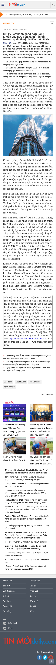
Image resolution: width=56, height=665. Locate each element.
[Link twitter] (45, 659)
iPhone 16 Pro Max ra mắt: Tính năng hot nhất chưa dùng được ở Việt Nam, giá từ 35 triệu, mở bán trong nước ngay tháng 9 (26, 509)
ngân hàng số (9, 387)
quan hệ (31, 179)
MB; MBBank (21, 382)
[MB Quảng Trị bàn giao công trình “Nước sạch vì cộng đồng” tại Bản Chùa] (41, 454)
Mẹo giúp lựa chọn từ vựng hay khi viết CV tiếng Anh (26, 542)
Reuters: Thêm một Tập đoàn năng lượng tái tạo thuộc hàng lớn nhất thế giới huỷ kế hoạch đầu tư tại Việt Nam (27, 519)
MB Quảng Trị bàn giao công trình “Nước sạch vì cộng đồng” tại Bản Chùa (41, 460)
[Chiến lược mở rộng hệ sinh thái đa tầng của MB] (14, 454)
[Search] (53, 5)
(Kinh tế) (7, 43)
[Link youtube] (39, 659)
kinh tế (36, 209)
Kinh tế (9, 23)
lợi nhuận (48, 227)
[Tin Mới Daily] (16, 5)
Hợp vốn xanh (34, 382)
